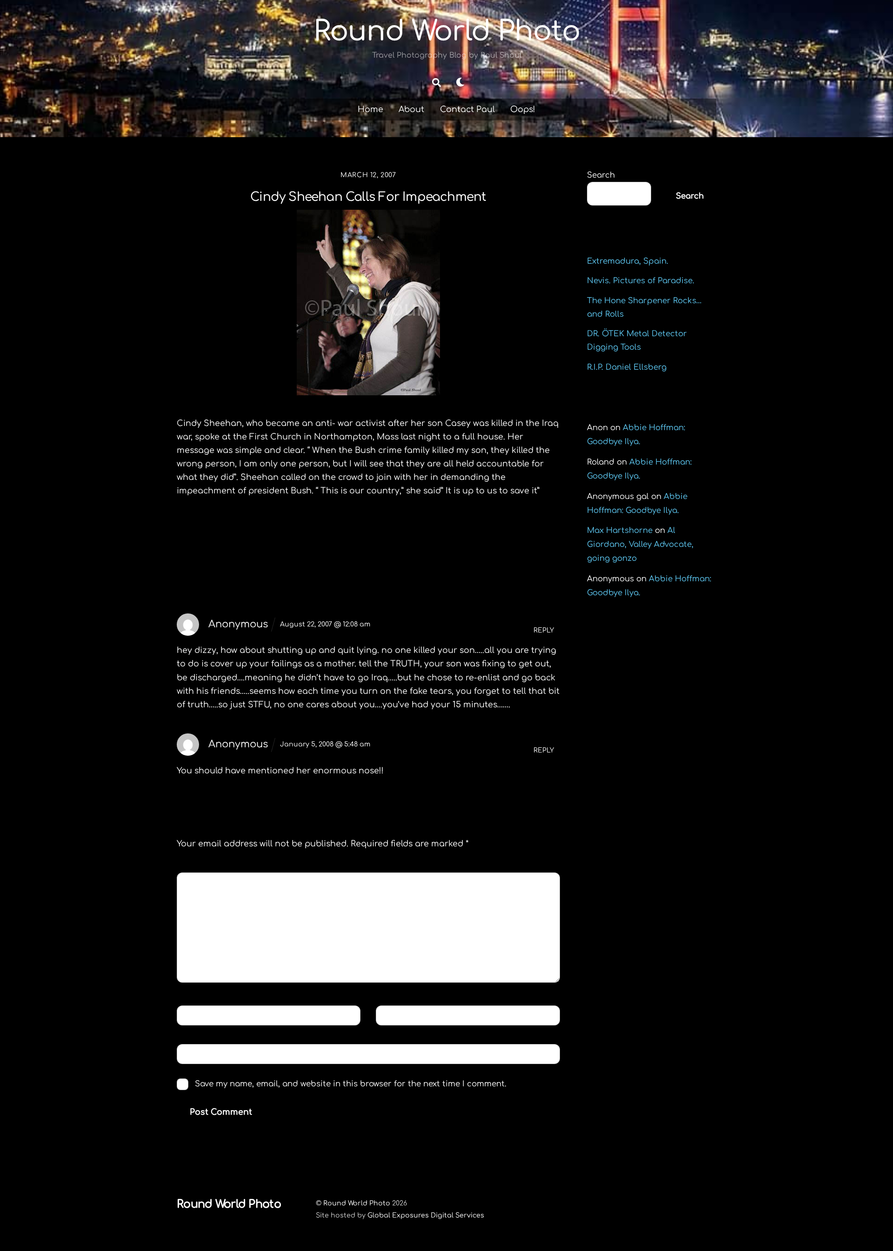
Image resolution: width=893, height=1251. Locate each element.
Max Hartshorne (620, 530)
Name (195, 1014)
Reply (543, 630)
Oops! (522, 109)
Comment (204, 881)
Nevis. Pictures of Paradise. (640, 280)
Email (395, 1014)
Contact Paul (467, 109)
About (411, 109)
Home (370, 109)
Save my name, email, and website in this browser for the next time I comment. (350, 1083)
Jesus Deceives (506, 539)
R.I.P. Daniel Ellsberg (626, 367)
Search (601, 175)
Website (198, 1053)
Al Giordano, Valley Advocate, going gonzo (640, 544)
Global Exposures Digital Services (425, 1215)
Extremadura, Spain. (627, 261)
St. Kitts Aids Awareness (250, 539)
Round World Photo (356, 1203)
